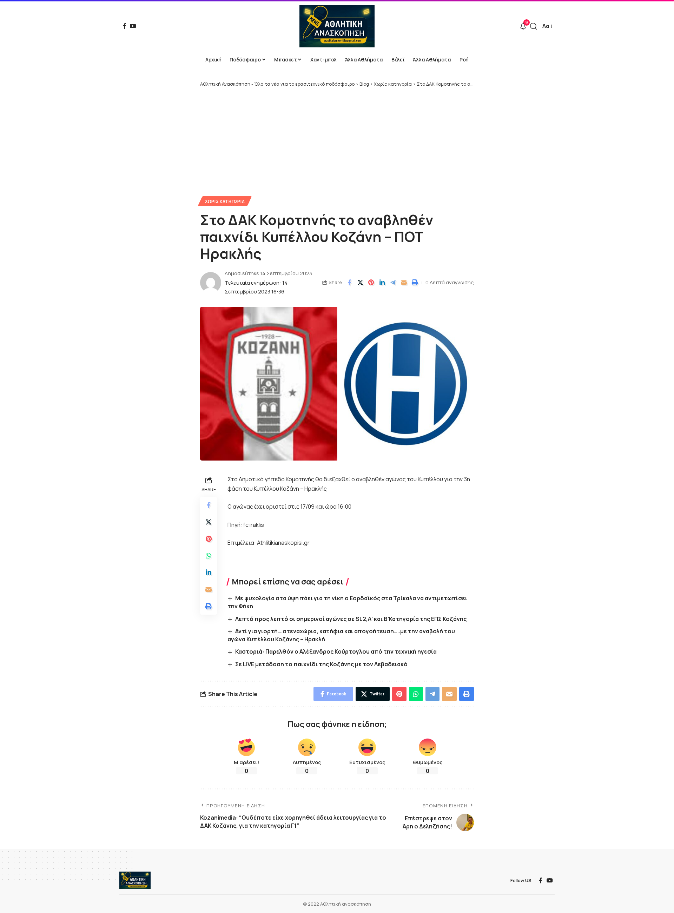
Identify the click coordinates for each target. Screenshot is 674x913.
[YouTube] (133, 26)
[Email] (404, 282)
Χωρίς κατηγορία (225, 201)
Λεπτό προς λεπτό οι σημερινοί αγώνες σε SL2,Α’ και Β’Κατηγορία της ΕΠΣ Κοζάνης (351, 619)
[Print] (414, 282)
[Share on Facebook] (349, 282)
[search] (533, 26)
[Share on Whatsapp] (208, 555)
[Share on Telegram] (393, 282)
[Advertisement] (337, 140)
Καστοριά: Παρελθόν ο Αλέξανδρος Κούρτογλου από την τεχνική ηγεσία (336, 651)
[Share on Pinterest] (371, 282)
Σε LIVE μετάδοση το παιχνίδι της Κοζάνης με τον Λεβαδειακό (321, 664)
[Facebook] (124, 26)
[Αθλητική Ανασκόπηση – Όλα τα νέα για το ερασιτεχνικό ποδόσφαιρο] (135, 880)
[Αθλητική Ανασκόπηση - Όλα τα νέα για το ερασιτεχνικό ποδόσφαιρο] (336, 26)
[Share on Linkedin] (382, 282)
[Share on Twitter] (360, 282)
